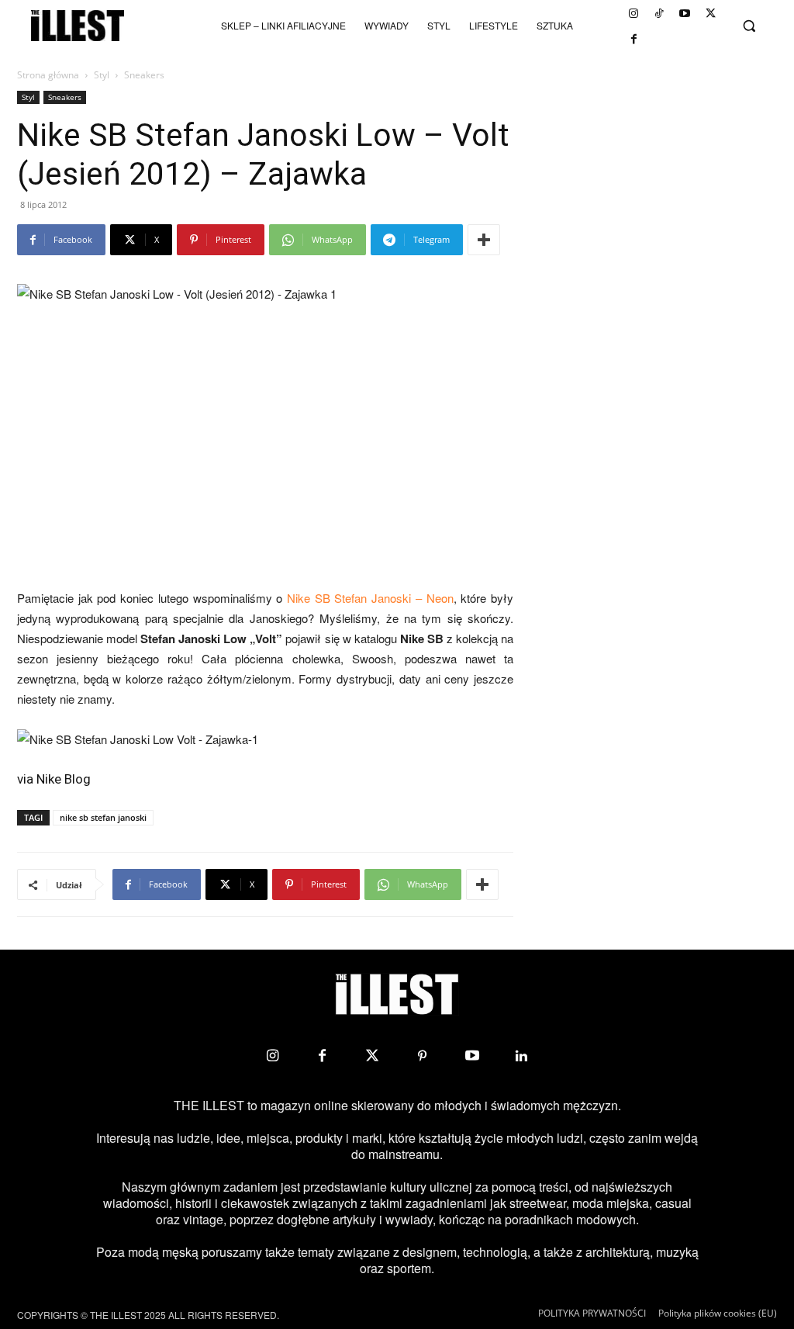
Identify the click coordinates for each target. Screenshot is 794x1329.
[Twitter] (710, 13)
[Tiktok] (659, 13)
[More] (484, 239)
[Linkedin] (521, 1056)
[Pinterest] (421, 1056)
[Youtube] (685, 13)
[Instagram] (633, 13)
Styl (101, 74)
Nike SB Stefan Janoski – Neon (370, 598)
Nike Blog (63, 779)
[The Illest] (77, 25)
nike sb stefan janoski (103, 817)
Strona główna (48, 74)
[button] (749, 26)
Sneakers (64, 97)
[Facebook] (633, 39)
